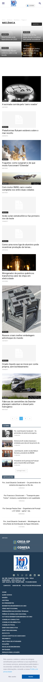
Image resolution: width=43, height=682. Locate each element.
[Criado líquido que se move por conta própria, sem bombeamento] (21, 353)
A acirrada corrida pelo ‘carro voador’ (20, 104)
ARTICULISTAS (8, 477)
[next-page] (30, 418)
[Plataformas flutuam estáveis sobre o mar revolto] (21, 119)
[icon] (14, 575)
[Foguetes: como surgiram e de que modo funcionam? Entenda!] (21, 150)
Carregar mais (21, 470)
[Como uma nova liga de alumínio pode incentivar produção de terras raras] (21, 233)
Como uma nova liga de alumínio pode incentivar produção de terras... (20, 245)
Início (3, 20)
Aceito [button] (30, 676)
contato (7, 585)
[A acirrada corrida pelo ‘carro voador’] (21, 89)
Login (31, 5)
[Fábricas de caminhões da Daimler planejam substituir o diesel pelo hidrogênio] (21, 386)
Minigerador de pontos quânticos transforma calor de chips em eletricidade (18, 276)
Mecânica (17, 20)
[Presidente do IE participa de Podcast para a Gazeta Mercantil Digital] (7, 463)
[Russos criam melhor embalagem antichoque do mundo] (21, 309)
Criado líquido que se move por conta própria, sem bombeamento (20, 365)
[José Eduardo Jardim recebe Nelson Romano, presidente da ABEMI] (7, 453)
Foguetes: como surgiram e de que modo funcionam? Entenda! (18, 164)
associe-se (16, 585)
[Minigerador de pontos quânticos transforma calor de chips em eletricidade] (21, 262)
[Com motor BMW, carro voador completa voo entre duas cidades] (21, 178)
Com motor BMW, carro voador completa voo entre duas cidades (18, 188)
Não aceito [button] (12, 676)
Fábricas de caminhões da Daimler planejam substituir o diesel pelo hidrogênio (19, 404)
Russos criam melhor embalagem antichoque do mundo (18, 336)
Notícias (9, 20)
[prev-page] (12, 418)
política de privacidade (31, 585)
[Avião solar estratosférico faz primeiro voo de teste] (21, 205)
